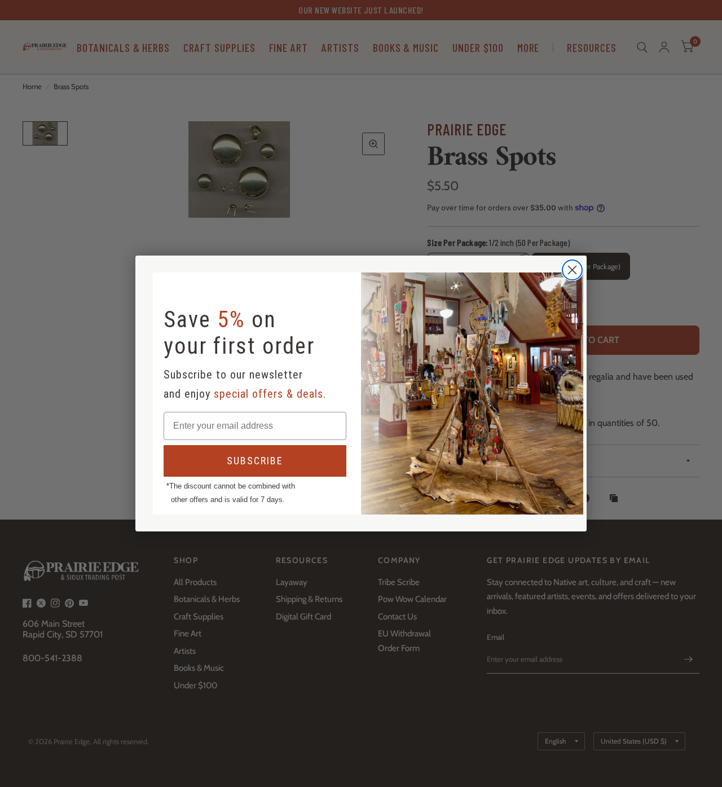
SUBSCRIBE (255, 461)
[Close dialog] (572, 270)
